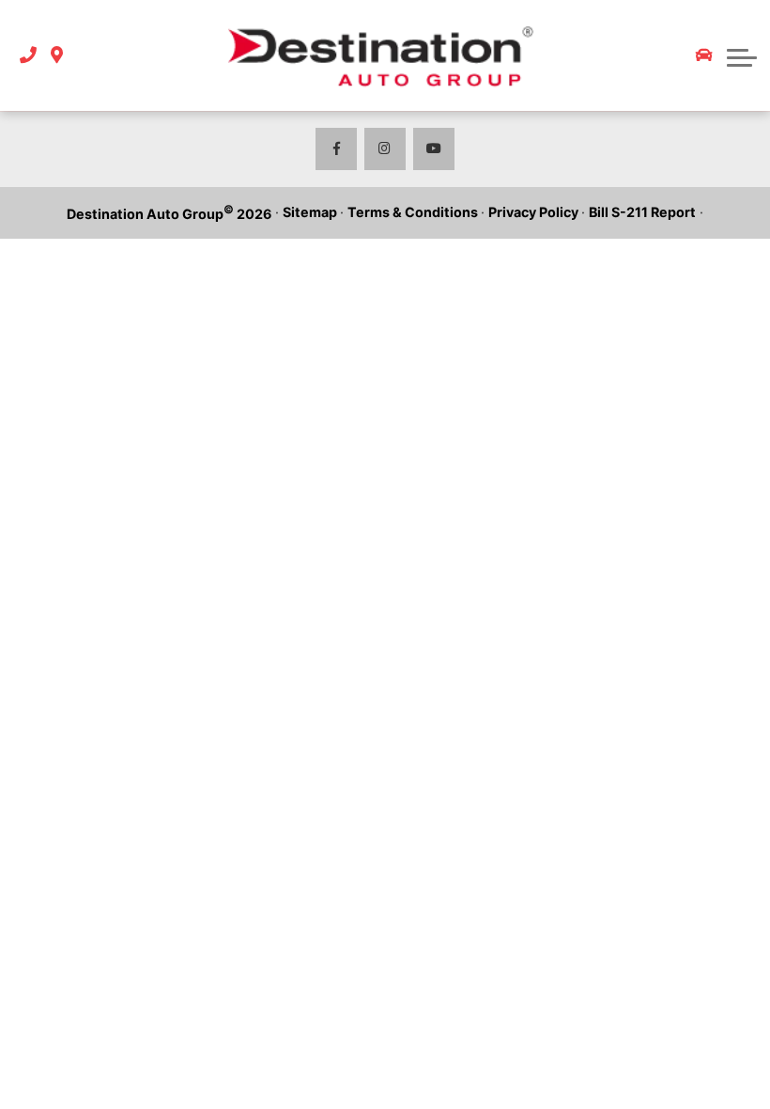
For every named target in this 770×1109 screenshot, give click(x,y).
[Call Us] (28, 56)
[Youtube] (434, 149)
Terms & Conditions (412, 212)
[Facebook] (337, 149)
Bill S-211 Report (642, 212)
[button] (742, 55)
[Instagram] (385, 149)
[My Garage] (704, 55)
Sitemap (310, 212)
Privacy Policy (533, 212)
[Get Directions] (56, 56)
